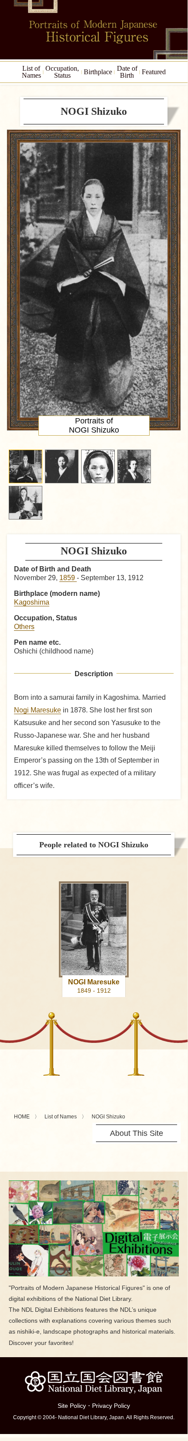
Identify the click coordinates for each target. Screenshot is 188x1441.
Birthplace (98, 72)
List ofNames (31, 72)
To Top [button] (178, 1377)
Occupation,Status (62, 72)
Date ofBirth (127, 72)
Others (24, 626)
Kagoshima (31, 602)
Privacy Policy (111, 1405)
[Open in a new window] (94, 1183)
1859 (68, 577)
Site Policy (72, 1405)
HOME (22, 1117)
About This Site (136, 1133)
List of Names (60, 1117)
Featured (154, 72)
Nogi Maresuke (37, 710)
